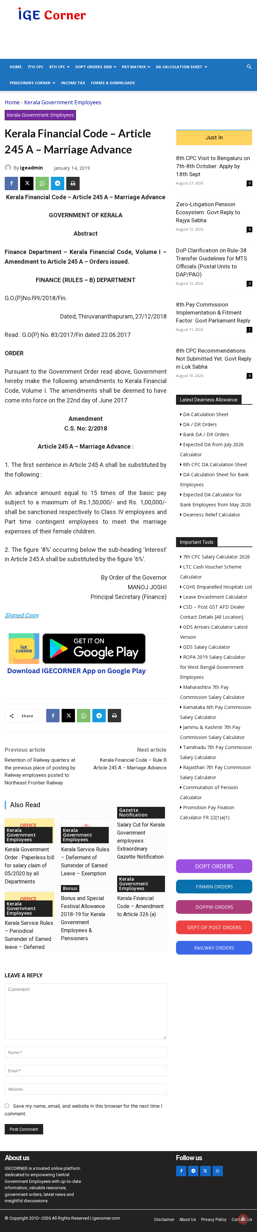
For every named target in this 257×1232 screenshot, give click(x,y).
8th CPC (57, 66)
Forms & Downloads (113, 82)
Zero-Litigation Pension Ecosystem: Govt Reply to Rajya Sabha (208, 212)
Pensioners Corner (30, 82)
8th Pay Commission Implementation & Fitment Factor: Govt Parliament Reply (213, 312)
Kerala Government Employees (62, 102)
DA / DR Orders (199, 424)
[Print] (73, 183)
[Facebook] (11, 183)
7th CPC (35, 66)
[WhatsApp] (42, 183)
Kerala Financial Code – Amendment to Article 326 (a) (140, 906)
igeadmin (31, 167)
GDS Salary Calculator (206, 647)
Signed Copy (21, 615)
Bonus (70, 888)
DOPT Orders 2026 (93, 66)
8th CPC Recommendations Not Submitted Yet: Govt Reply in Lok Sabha (213, 358)
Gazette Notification (133, 812)
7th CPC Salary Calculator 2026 (216, 556)
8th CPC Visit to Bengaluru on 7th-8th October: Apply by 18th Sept (213, 166)
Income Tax (73, 82)
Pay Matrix (134, 66)
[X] (26, 183)
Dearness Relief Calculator (211, 514)
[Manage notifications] (243, 1219)
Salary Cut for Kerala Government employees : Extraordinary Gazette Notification (141, 841)
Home (15, 66)
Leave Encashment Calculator (214, 597)
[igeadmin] (9, 167)
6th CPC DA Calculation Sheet (214, 464)
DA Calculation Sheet (179, 66)
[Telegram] (57, 183)
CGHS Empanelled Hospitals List (217, 587)
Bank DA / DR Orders (205, 434)
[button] (249, 67)
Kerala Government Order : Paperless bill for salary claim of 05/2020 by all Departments (29, 865)
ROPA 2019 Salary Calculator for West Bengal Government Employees (212, 667)
